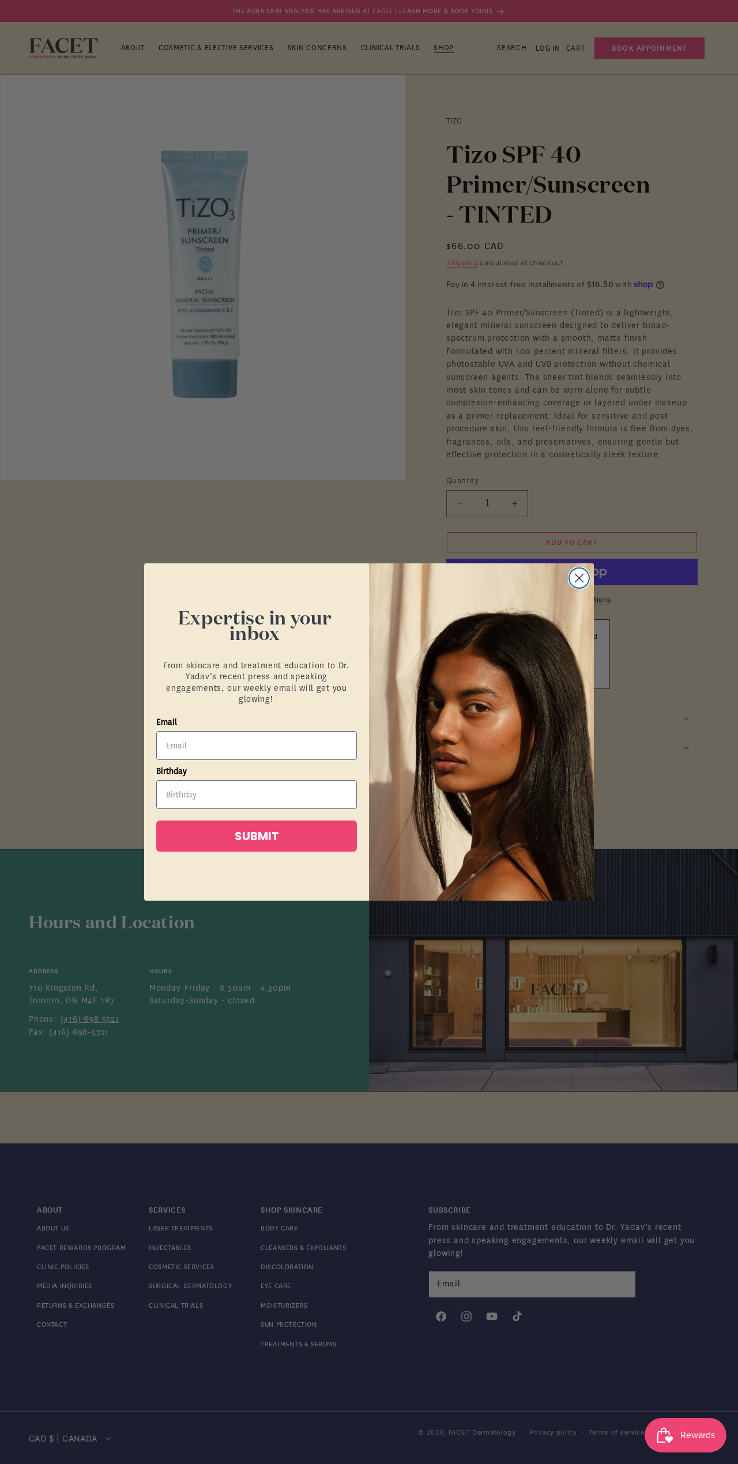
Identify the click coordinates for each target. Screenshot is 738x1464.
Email (166, 722)
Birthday (171, 771)
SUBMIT (257, 836)
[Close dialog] (579, 578)
